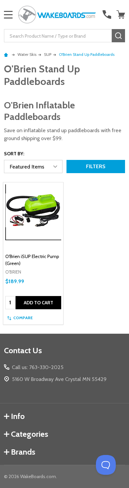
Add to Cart (38, 303)
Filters (96, 166)
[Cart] (121, 14)
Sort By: (14, 154)
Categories (29, 434)
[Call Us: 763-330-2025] (107, 14)
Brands (23, 452)
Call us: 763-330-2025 (38, 367)
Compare (23, 317)
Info (18, 416)
